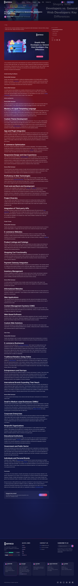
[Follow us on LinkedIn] (70, 582)
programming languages (19, 179)
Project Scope (55, 31)
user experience (17, 126)
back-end (34, 188)
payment (31, 150)
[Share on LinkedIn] (57, 40)
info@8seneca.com (45, 545)
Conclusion (54, 35)
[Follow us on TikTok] (58, 582)
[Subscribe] (72, 546)
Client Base (54, 33)
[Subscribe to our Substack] (61, 582)
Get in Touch (70, 2)
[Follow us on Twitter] (64, 582)
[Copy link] (52, 40)
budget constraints (37, 408)
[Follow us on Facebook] (72, 582)
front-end (28, 188)
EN (62, 2)
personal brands (20, 460)
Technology (9, 7)
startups (46, 237)
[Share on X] (55, 40)
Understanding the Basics (57, 29)
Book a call (42, 494)
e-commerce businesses (23, 345)
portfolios (25, 461)
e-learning (19, 439)
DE (64, 2)
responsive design (24, 156)
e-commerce (16, 81)
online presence (12, 360)
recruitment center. (39, 487)
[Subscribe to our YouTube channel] (67, 582)
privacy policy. (60, 551)
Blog (5, 7)
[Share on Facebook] (59, 40)
